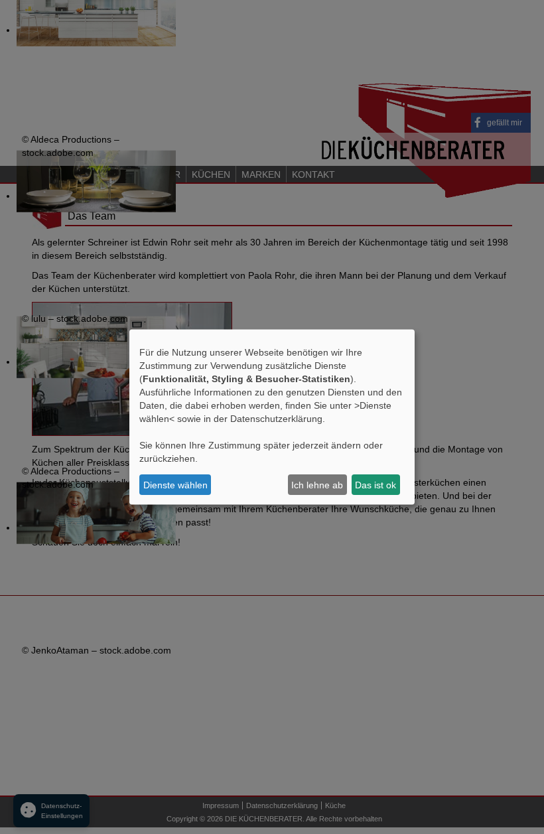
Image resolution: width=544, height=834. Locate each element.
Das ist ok (375, 484)
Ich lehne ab (317, 484)
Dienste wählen (175, 484)
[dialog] (272, 417)
